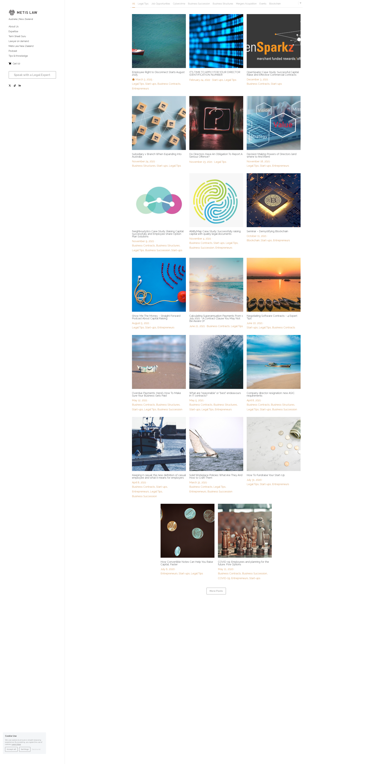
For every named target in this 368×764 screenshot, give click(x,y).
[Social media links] (10, 85)
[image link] (23, 12)
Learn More (16, 744)
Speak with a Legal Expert (32, 75)
